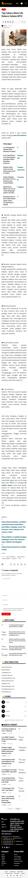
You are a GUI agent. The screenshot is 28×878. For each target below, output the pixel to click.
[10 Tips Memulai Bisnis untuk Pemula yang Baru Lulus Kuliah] (22, 779)
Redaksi (5, 25)
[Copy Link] (13, 22)
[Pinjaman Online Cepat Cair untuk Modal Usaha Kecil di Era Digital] (21, 168)
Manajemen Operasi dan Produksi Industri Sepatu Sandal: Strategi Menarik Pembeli (9, 200)
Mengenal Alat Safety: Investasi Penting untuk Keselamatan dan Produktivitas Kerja (17, 633)
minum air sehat (6, 558)
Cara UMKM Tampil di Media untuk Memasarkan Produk (9, 739)
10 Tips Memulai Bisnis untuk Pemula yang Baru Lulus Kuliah (9, 780)
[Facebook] (14, 702)
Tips (4, 9)
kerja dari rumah (11, 556)
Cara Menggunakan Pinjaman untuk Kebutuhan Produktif (9, 149)
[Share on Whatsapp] (10, 22)
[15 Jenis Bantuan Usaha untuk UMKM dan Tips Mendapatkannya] (22, 761)
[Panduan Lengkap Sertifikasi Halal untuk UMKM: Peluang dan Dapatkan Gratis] (22, 748)
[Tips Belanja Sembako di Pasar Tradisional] (22, 730)
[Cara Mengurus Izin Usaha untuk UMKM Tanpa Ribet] (22, 771)
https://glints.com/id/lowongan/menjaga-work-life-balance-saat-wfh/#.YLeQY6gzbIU (14, 539)
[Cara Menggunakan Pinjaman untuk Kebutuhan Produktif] (21, 149)
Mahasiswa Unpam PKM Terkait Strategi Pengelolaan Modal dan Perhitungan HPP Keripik (17, 648)
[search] (14, 3)
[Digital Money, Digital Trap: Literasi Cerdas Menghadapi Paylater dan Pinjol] (21, 188)
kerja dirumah (20, 556)
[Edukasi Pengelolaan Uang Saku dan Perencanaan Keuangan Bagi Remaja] (5, 640)
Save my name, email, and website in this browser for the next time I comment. (14, 609)
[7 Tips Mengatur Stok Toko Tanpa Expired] (22, 789)
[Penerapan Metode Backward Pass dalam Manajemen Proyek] (5, 655)
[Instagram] (14, 711)
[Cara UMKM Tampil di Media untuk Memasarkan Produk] (22, 738)
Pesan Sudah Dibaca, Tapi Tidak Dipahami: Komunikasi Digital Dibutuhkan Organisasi (9, 159)
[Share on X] (8, 22)
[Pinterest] (7, 847)
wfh (20, 558)
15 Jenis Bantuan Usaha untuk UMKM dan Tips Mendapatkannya (8, 761)
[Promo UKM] (7, 3)
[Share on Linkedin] (17, 875)
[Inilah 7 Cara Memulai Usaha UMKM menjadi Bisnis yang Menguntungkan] (22, 798)
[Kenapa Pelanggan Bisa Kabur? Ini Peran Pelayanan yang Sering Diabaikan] (21, 178)
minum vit (14, 558)
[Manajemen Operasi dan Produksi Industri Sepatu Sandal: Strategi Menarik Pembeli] (21, 198)
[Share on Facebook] (5, 22)
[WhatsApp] (14, 716)
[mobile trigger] (25, 3)
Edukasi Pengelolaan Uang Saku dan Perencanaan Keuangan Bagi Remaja (17, 640)
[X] (14, 706)
